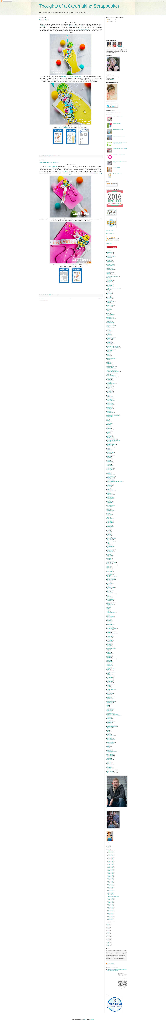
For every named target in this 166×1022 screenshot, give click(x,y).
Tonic (108, 730)
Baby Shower (109, 292)
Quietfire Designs (110, 604)
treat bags (109, 734)
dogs (108, 395)
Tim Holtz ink (109, 727)
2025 (109, 846)
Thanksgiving (109, 719)
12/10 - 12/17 (110, 852)
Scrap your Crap (110, 627)
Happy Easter (109, 465)
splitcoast (109, 666)
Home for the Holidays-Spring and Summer (114, 481)
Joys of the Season (110, 505)
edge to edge (109, 407)
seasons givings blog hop (111, 633)
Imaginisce (109, 489)
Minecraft (109, 531)
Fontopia (108, 433)
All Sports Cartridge (110, 269)
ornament (109, 559)
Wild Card (109, 758)
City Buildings (109, 342)
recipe (108, 611)
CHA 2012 (109, 333)
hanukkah (109, 464)
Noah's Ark (109, 554)
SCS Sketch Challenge (111, 631)
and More (109, 278)
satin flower (109, 620)
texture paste (109, 718)
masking (108, 529)
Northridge (109, 556)
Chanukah (109, 335)
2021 (109, 924)
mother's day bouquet (111, 537)
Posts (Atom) (46, 300)
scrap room (109, 625)
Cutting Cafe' (109, 380)
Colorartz (109, 351)
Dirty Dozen (109, 390)
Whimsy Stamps (63, 127)
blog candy (109, 306)
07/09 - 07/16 (110, 879)
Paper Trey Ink (109, 571)
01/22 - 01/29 (110, 916)
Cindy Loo (109, 341)
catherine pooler (110, 327)
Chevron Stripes (110, 338)
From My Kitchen (110, 437)
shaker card (109, 637)
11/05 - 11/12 (110, 857)
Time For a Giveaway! (116, 167)
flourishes (109, 428)
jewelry (108, 500)
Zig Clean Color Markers (111, 772)
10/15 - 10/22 (110, 861)
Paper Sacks (109, 570)
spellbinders (109, 665)
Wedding (108, 752)
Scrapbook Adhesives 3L (111, 628)
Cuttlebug (109, 382)
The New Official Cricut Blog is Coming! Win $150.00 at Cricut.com (119, 143)
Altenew (108, 270)
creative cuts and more (111, 368)
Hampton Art (109, 461)
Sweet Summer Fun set (76, 26)
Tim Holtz (109, 723)
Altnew (108, 273)
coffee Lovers (109, 350)
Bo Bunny (109, 309)
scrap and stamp (110, 624)
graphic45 (109, 457)
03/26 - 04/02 (110, 902)
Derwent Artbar (110, 386)
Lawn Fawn (109, 515)
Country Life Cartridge (111, 358)
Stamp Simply (109, 677)
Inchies (108, 492)
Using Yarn (109, 741)
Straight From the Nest (111, 689)
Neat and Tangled (110, 546)
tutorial (108, 737)
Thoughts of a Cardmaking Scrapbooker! (80, 6)
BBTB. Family (109, 297)
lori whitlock (109, 525)
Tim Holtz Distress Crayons (112, 725)
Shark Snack (109, 639)
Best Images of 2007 (111, 301)
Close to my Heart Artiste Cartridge (113, 347)
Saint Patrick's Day (110, 616)
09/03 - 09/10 (110, 870)
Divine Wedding (110, 392)
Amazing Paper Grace (111, 274)
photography (109, 583)
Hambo (108, 460)
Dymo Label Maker (110, 400)
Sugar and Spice (110, 693)
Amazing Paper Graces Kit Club (112, 276)
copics (43, 295)
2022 (109, 922)
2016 (109, 932)
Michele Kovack (111, 963)
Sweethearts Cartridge (111, 701)
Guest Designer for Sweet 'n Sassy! (119, 135)
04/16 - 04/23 (110, 898)
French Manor (109, 436)
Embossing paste (110, 412)
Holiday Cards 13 (110, 477)
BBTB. (108, 296)
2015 (109, 933)
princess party (109, 592)
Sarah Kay (109, 619)
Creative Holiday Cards (111, 370)
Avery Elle (109, 289)
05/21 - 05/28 (110, 888)
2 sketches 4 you (110, 252)
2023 (109, 849)
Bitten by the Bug (110, 305)
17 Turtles (109, 251)
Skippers (108, 652)
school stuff (109, 621)
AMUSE (108, 277)
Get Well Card (109, 443)
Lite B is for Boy (110, 522)
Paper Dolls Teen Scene (111, 562)
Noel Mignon (109, 555)
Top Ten (108, 733)
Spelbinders (109, 664)
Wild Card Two (109, 759)
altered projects (110, 272)
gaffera (85, 1019)
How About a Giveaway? (117, 123)
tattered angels (110, 709)
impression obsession (111, 490)
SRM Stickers (109, 674)
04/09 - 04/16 (110, 899)
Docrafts (108, 394)
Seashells (109, 632)
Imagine (108, 488)
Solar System (109, 656)
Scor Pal (108, 623)
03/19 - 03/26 (110, 904)
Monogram (109, 535)
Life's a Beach (109, 519)
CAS (108, 326)
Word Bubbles (109, 767)
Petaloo (108, 582)
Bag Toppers (109, 293)
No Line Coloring (110, 551)
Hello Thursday (110, 469)
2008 (109, 944)
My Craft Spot (109, 539)
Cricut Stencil (109, 378)
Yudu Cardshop (110, 771)
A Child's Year (109, 260)
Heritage (108, 472)
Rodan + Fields (110, 613)
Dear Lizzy (109, 384)
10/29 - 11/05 (110, 858)
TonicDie (108, 731)
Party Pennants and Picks (111, 576)
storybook (109, 688)
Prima (108, 591)
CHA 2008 (109, 330)
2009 (109, 942)
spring (108, 669)
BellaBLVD (109, 300)
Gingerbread (109, 445)
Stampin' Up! (109, 681)
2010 (109, 941)
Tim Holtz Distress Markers (112, 726)
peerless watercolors (111, 578)
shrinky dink (109, 641)
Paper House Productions (111, 564)
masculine (109, 527)
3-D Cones (109, 259)
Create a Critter (110, 367)
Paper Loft (109, 568)
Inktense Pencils (110, 494)
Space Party (109, 661)
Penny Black (109, 580)
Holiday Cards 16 (110, 478)
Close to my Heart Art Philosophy (113, 346)
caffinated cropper (110, 322)
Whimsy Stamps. (46, 26)
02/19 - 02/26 (110, 910)
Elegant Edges (110, 408)
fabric (108, 417)
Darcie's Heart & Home (111, 383)
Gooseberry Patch (110, 452)
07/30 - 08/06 (110, 878)
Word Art (108, 766)
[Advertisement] (112, 31)
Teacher (108, 711)
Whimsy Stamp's (52, 166)
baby (108, 290)
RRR (108, 615)
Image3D (109, 486)
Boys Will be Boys (110, 314)
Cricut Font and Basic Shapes (112, 376)
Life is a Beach (110, 518)
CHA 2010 (109, 331)
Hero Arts (109, 473)
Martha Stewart (110, 526)
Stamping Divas (110, 682)
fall (107, 419)
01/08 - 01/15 (110, 919)
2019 (109, 927)
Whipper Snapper (110, 756)
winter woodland (110, 764)
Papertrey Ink (109, 574)
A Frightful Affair (110, 261)
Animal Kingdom (110, 280)
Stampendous (109, 678)
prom (108, 595)
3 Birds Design (110, 253)
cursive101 (109, 379)
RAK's (108, 609)
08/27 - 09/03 (110, 872)
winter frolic (109, 762)
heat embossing (110, 468)
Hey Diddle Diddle (110, 474)
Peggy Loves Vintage (111, 579)
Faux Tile (109, 424)
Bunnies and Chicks (110, 318)
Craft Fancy (109, 362)
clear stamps (109, 345)
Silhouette (109, 644)
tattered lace (109, 710)
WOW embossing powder (111, 770)
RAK (108, 608)
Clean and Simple (110, 343)
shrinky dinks (109, 643)
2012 (109, 938)
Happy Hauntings (110, 466)
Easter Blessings (110, 404)
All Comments (110, 21)
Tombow (108, 729)
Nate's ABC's (109, 545)
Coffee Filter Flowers (111, 349)
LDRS (108, 517)
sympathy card (109, 702)
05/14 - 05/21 (110, 890)
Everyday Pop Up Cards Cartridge (113, 415)
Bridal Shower (109, 315)
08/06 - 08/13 (110, 876)
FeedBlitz (112, 79)
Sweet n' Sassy (110, 698)
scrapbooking (109, 629)
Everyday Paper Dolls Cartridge (112, 413)
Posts (109, 19)
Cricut (108, 374)
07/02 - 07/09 (110, 881)
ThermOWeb (109, 722)
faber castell (109, 416)
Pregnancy (109, 588)
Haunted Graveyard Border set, (72, 76)
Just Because (109, 506)
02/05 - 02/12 (110, 913)
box (108, 310)
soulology (109, 660)
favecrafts (109, 425)
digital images (109, 388)
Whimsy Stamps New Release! (48, 162)
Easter (108, 402)
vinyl (108, 747)
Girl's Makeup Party (110, 447)
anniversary (109, 281)
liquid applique (110, 521)
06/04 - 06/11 (110, 885)
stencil (108, 685)
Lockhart (108, 523)
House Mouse (109, 485)
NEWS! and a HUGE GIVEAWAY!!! (119, 154)
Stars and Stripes (110, 684)
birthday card (109, 304)
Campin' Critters (110, 323)
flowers (108, 432)
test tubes (109, 717)
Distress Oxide (109, 391)
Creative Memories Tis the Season (113, 371)
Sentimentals (109, 635)
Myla (108, 542)
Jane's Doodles (110, 498)
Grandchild (109, 456)
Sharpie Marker (110, 640)
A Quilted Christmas (110, 264)
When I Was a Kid (110, 754)
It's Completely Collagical (110, 233)
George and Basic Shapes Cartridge (113, 440)
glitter (108, 448)
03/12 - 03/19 (110, 905)
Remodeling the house (111, 612)
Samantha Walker (110, 617)
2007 (109, 945)
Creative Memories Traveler (112, 372)
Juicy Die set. (63, 171)
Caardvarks (109, 321)
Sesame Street (110, 636)
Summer (45, 295)
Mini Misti (109, 533)
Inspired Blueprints (110, 497)
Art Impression (109, 284)
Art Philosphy (109, 285)
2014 (109, 935)
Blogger (92, 1019)
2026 (109, 845)
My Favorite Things (110, 541)
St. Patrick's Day (110, 676)
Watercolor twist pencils (111, 751)
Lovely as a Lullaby (109, 230)
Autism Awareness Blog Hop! (118, 129)
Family (108, 420)
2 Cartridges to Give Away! (117, 173)
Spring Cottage (110, 670)
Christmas (109, 339)
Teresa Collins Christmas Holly (112, 714)
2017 (109, 930)
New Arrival (109, 547)
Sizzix (108, 649)
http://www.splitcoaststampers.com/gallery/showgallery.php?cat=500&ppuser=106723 (117, 970)
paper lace (109, 566)
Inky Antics (109, 496)
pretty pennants (110, 590)
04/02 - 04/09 (110, 901)
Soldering (109, 657)
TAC (108, 705)
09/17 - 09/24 (110, 867)
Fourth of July (109, 435)
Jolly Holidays (109, 501)
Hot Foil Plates (109, 484)
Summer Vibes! (44, 20)
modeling (109, 534)
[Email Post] (58, 155)
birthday (108, 302)
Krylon (108, 513)
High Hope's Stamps (111, 476)
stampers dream (110, 680)
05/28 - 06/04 (110, 887)
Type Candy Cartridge (111, 739)
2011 (109, 939)
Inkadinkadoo (109, 493)
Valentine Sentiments (111, 742)
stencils (108, 686)
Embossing (109, 411)
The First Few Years (110, 721)
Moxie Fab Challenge (111, 538)
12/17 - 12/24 (110, 850)
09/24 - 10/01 (110, 866)
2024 (109, 848)
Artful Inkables (109, 286)
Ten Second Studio (110, 713)
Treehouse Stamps (110, 735)
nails (108, 543)
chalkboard (109, 334)
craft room (109, 363)
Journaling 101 (110, 502)
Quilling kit (109, 607)
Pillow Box (109, 584)
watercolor (109, 750)
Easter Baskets (110, 403)
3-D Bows (109, 257)
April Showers (109, 282)
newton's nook (109, 550)
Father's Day (109, 423)
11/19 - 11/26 (110, 855)
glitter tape (109, 449)
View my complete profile (110, 964)
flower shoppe (109, 429)
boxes (108, 313)
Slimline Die (109, 653)
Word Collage (109, 768)
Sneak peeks (109, 654)
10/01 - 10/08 (110, 864)
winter (108, 760)
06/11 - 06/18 (110, 884)
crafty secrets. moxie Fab (111, 366)
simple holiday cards (111, 648)
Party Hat (109, 575)
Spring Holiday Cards (111, 672)
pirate (108, 586)
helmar (108, 470)
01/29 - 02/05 (110, 914)
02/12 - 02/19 (110, 911)
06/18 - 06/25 (110, 882)
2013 (109, 936)
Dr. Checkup (109, 399)
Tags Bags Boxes (110, 707)
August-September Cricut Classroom (113, 288)
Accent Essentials (110, 265)
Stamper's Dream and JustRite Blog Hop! (120, 148)
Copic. (108, 354)
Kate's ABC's (109, 511)
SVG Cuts (109, 697)
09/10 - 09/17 (110, 869)
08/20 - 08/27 (110, 873)
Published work (110, 599)
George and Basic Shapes (112, 439)
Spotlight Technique (110, 668)
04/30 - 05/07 (110, 893)
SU (107, 690)
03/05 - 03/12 (110, 907)
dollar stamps (109, 396)
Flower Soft (109, 431)
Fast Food (109, 421)
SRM (108, 673)
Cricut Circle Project (110, 375)
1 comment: (54, 294)
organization (109, 558)
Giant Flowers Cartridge (111, 444)
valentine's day (110, 743)
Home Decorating (110, 480)
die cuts (108, 387)
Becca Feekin (109, 298)
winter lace (109, 763)
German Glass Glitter (111, 441)
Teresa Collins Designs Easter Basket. (114, 715)
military (108, 530)
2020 (109, 925)
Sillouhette (109, 645)
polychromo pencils (110, 587)
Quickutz (108, 603)
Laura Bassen (109, 514)
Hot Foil (108, 482)
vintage (108, 746)
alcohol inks (109, 268)
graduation (109, 453)
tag (107, 706)
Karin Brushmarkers (110, 510)
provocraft (109, 598)
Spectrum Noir (109, 662)
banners (108, 294)
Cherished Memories (111, 337)
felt (107, 427)
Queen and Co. (110, 600)
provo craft (109, 596)
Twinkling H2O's (110, 738)
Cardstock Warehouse (111, 325)
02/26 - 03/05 (110, 908)
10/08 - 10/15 (110, 863)
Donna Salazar (110, 398)
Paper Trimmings (110, 572)
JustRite (108, 509)
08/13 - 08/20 (110, 875)
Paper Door (109, 563)
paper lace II (109, 567)
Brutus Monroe (110, 317)
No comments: (54, 155)
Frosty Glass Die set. (84, 29)
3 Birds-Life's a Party (111, 256)
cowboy (108, 359)
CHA (108, 329)
